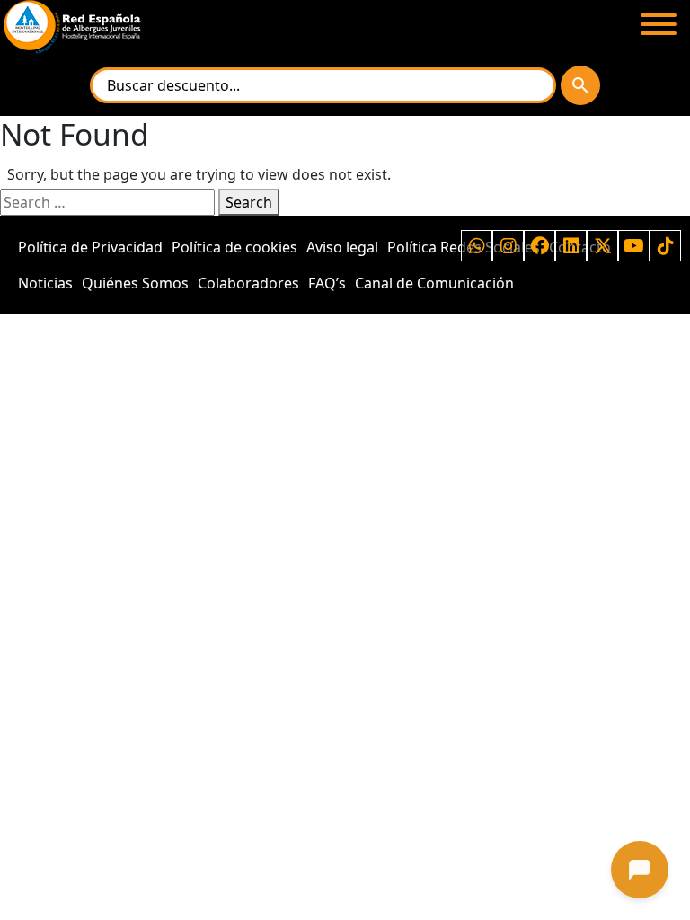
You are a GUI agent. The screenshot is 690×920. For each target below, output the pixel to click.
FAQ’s (327, 283)
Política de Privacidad (90, 247)
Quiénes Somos (135, 283)
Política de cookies (234, 247)
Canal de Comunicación (434, 283)
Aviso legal (342, 247)
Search (249, 202)
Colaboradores (248, 283)
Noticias (45, 283)
